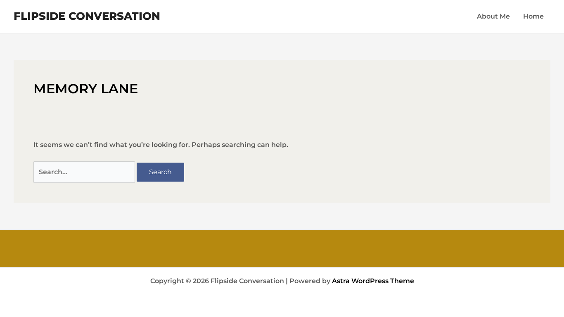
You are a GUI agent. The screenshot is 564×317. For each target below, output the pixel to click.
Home (533, 16)
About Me (493, 16)
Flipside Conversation (87, 16)
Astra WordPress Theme (373, 281)
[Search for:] (85, 172)
